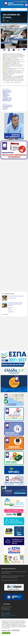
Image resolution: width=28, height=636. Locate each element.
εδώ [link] (9, 627)
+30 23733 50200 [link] (6, 612)
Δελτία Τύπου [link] (17, 82)
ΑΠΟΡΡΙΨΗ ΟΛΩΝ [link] (15, 630)
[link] (26, 5)
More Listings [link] (5, 314)
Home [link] (4, 20)
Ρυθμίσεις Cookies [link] (6, 630)
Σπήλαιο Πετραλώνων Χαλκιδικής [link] (16, 296)
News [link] (7, 20)
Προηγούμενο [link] (6, 88)
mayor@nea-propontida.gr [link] (10, 615)
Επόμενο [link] (4, 103)
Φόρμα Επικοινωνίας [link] (6, 616)
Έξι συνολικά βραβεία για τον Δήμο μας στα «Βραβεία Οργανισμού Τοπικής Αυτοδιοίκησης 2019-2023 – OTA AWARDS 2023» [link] (7, 95)
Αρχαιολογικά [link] (12, 298)
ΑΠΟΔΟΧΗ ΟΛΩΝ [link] (6, 633)
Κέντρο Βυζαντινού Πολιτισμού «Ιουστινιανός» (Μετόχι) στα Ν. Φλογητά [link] (15, 304)
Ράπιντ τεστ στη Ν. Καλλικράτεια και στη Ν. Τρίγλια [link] (7, 107)
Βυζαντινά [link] (11, 311)
